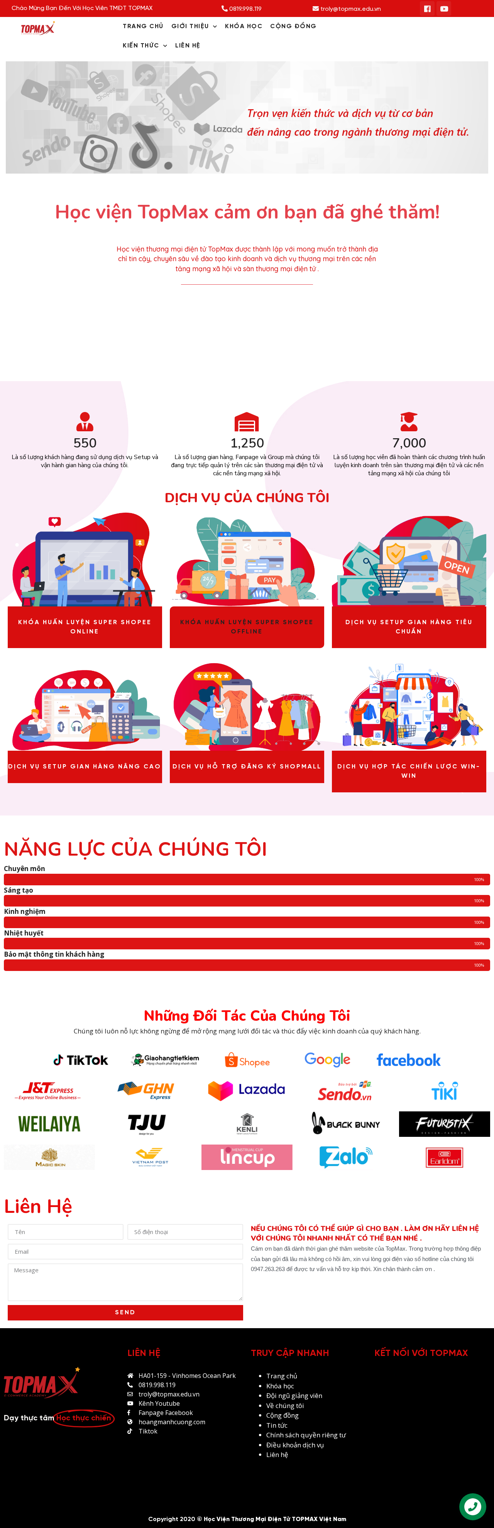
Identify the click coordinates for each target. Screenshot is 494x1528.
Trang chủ (281, 1375)
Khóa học (280, 1385)
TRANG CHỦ (143, 26)
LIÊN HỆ (188, 45)
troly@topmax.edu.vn (350, 9)
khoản (293, 1444)
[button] (247, 627)
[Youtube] (443, 8)
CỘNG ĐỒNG (293, 26)
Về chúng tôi (285, 1405)
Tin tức (277, 1425)
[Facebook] (427, 8)
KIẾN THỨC (141, 45)
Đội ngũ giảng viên (294, 1395)
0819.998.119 (245, 9)
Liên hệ (277, 1454)
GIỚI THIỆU (190, 26)
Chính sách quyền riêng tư (306, 1434)
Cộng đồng (282, 1415)
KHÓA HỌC (243, 26)
